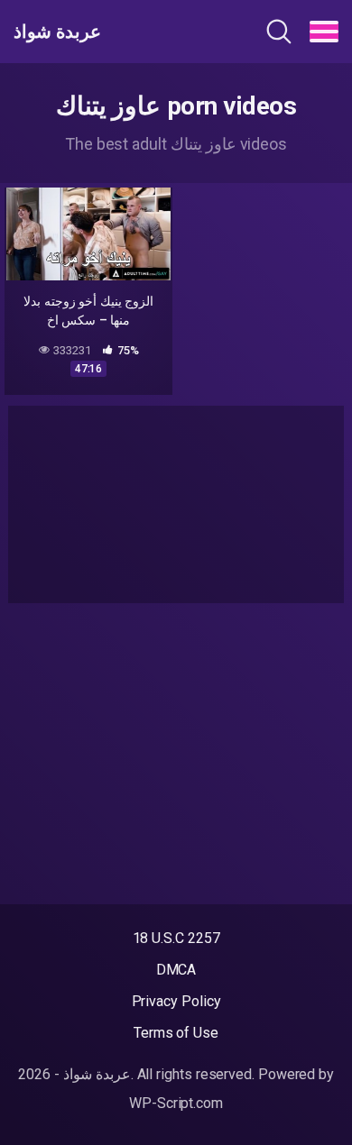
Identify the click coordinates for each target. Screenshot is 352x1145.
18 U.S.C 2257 (176, 938)
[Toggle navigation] (324, 31)
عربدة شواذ (57, 31)
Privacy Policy (176, 1001)
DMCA (176, 969)
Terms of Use (176, 1032)
